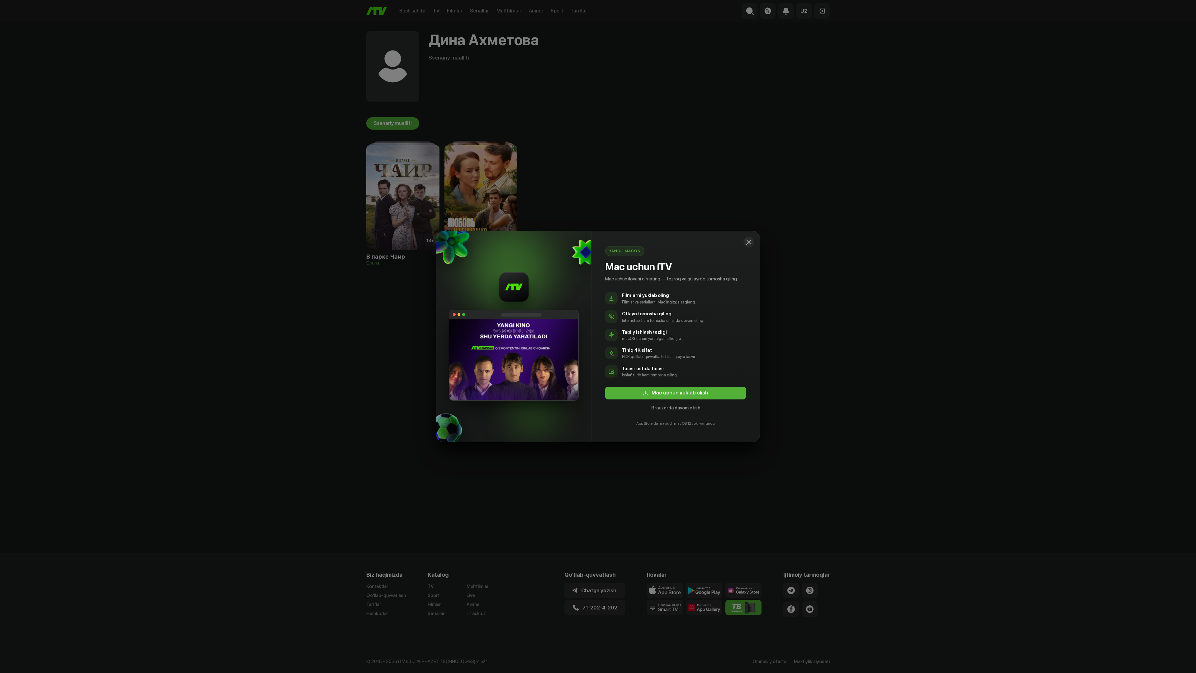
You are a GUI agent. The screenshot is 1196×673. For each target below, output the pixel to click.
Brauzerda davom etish (675, 408)
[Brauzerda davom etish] (748, 242)
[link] (675, 393)
